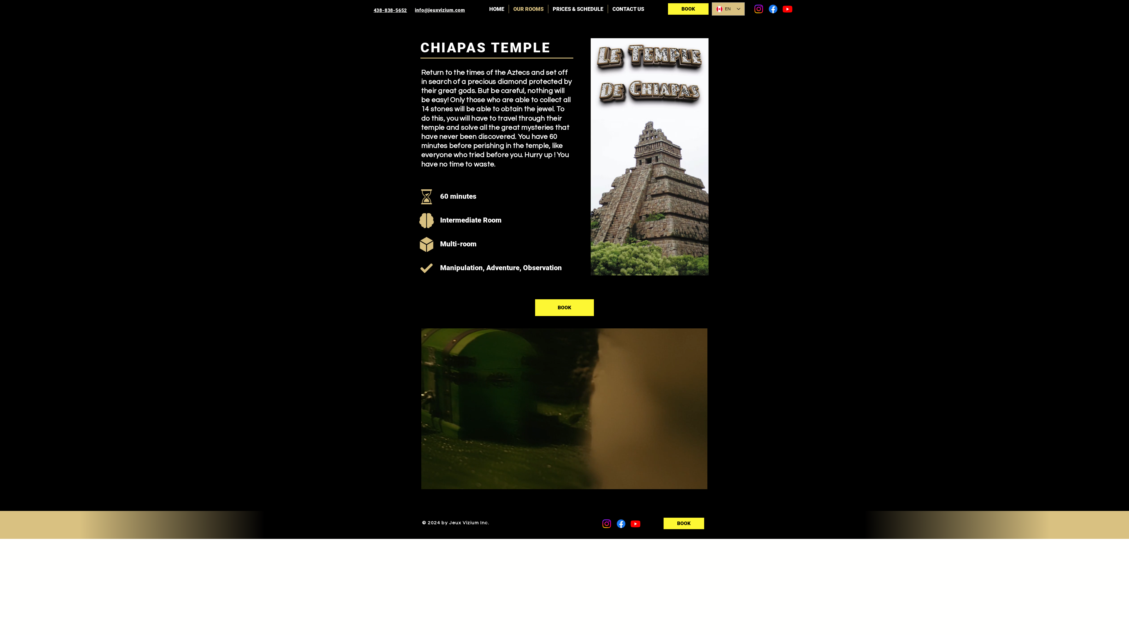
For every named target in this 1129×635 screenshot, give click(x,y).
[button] (699, 482)
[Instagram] (758, 9)
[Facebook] (773, 9)
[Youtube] (787, 9)
